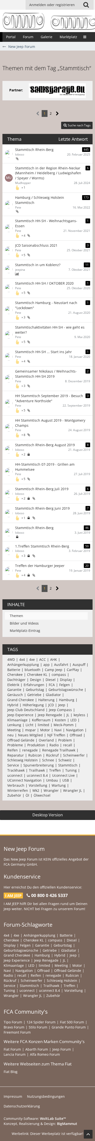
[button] (86, 5)
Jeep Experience (20, 715)
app (46, 664)
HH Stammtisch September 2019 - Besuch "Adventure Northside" (49, 398)
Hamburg (66, 699)
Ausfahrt (61, 664)
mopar (30, 730)
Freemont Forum (17, 1032)
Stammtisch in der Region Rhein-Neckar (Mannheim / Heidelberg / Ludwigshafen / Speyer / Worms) (48, 173)
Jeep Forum (61, 1049)
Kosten (60, 720)
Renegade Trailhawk (58, 750)
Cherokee (15, 674)
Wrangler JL (72, 790)
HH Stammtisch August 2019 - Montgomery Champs (50, 423)
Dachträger (16, 679)
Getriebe (34, 694)
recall (67, 745)
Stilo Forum (38, 1027)
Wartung (59, 785)
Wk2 (35, 790)
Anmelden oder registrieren (52, 4)
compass (59, 674)
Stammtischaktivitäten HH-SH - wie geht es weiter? (50, 330)
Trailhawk (37, 770)
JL (67, 715)
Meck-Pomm (64, 725)
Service (13, 765)
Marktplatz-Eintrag (25, 630)
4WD (11, 659)
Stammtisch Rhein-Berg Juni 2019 (42, 508)
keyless (79, 715)
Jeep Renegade (50, 715)
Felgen (64, 684)
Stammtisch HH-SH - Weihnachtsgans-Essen (46, 223)
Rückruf (52, 755)
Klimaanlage (17, 720)
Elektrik (13, 684)
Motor (45, 730)
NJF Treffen (56, 735)
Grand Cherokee (20, 699)
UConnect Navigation (24, 780)
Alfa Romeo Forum (45, 1054)
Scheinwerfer (74, 755)
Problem (65, 740)
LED (73, 720)
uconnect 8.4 (37, 775)
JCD (51, 705)
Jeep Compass (60, 709)
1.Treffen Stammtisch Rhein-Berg (42, 546)
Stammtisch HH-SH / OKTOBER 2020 (44, 283)
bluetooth (32, 669)
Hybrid (12, 705)
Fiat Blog (11, 1071)
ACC (42, 659)
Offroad (76, 735)
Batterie (13, 669)
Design (35, 679)
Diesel (51, 679)
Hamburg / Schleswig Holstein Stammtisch (39, 200)
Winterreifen (17, 790)
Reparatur (15, 755)
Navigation (75, 730)
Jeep (61, 705)
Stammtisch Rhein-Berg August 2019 (45, 445)
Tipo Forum (13, 1022)
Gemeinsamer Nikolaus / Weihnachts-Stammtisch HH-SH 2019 (46, 374)
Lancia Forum (15, 1054)
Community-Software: (35, 1118)
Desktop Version (47, 815)
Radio (54, 745)
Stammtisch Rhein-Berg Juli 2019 (41, 489)
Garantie (14, 689)
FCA (52, 684)
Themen (16, 615)
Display (66, 679)
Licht (29, 725)
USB (65, 780)
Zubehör (14, 795)
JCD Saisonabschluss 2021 (36, 245)
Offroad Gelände (20, 740)
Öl (27, 795)
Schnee (48, 760)
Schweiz (65, 760)
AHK (53, 659)
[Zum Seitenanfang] (88, 1134)
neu (10, 735)
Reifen (12, 750)
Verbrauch (15, 785)
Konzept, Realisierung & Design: (40, 1123)
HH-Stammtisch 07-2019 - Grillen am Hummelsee (45, 467)
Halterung (46, 699)
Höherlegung (33, 705)
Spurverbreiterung (38, 765)
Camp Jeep (53, 669)
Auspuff (79, 664)
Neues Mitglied (30, 735)
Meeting (14, 730)
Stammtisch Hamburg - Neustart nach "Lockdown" (46, 305)
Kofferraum (41, 720)
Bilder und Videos (24, 623)
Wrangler (51, 790)
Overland (46, 740)
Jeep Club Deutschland (26, 709)
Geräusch (15, 694)
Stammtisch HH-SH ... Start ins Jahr (43, 351)
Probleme (15, 745)
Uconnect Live (63, 775)
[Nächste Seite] (57, 113)
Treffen (55, 770)
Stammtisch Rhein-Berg (34, 149)
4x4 (22, 659)
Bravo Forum (14, 1027)
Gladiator (53, 694)
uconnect (14, 775)
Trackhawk (16, 770)
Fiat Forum (12, 1049)
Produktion (36, 745)
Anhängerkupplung (23, 664)
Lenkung (14, 725)
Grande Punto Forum (69, 1027)
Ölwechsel (42, 795)
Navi (58, 730)
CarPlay (73, 669)
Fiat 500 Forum (72, 1022)
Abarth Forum (36, 1049)
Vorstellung (38, 785)
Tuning (71, 770)
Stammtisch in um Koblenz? (37, 264)
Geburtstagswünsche (65, 689)
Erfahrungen (34, 684)
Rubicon (35, 755)
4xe (32, 659)
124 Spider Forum (41, 1022)
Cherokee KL (37, 674)
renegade (30, 750)
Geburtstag (35, 689)
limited (43, 725)
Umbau (52, 780)
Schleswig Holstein (22, 760)
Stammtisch (67, 765)
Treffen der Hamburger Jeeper (40, 565)
